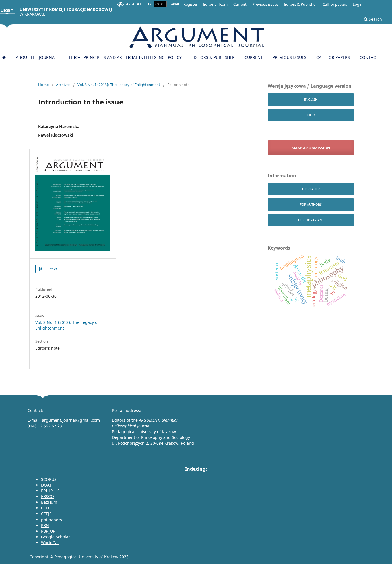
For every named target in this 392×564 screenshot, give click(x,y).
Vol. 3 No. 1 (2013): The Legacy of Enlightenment (118, 84)
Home (43, 84)
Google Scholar (55, 537)
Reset (174, 4)
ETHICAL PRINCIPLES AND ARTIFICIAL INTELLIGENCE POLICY (124, 57)
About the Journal (36, 57)
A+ (139, 4)
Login (357, 4)
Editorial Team (215, 4)
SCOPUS (49, 479)
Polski (311, 115)
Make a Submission (311, 147)
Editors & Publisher (213, 57)
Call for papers (333, 57)
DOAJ (46, 485)
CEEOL (47, 508)
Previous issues (289, 57)
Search (375, 19)
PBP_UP (48, 531)
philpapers (51, 519)
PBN (45, 525)
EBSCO (47, 496)
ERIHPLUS (50, 490)
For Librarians (310, 220)
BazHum (49, 502)
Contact (369, 57)
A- (128, 4)
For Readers (310, 189)
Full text (50, 268)
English (310, 99)
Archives (63, 84)
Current (253, 57)
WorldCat (50, 542)
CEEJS (46, 513)
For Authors (311, 204)
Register (190, 4)
